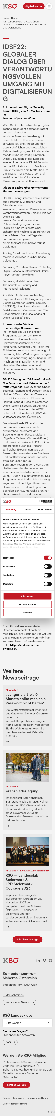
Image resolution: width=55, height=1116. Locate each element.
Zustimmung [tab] (10, 509)
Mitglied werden (33, 6)
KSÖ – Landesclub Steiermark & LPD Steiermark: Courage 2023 (22, 881)
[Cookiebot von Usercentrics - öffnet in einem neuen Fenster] (39, 501)
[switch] (48, 566)
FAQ (8, 1042)
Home (6, 18)
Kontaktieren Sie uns (17, 1002)
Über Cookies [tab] (45, 509)
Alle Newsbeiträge (27, 939)
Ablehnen (27, 612)
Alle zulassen (27, 596)
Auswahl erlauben (27, 604)
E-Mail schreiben (13, 995)
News (14, 18)
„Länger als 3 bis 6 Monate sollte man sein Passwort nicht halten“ (26, 698)
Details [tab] (27, 509)
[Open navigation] (49, 6)
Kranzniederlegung (22, 791)
